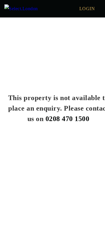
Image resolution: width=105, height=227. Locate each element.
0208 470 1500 (68, 119)
